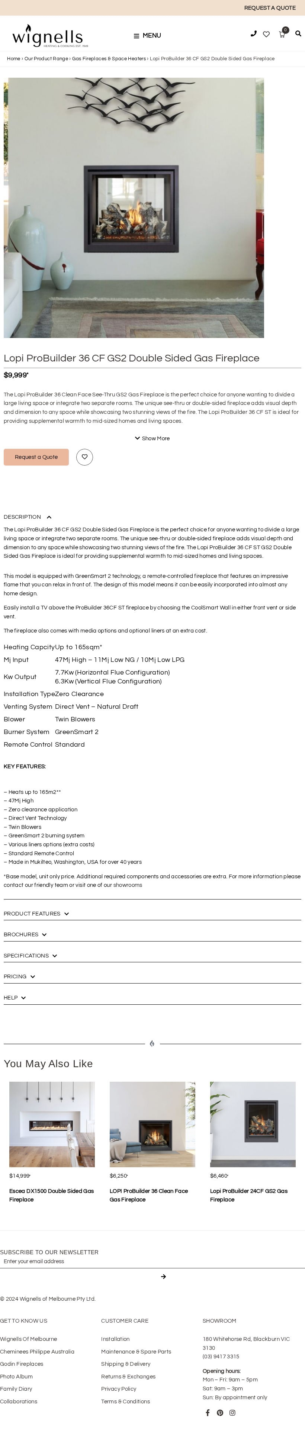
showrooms (127, 885)
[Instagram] (232, 1412)
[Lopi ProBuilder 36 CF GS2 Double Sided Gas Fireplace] (134, 208)
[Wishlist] (266, 34)
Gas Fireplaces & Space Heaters (109, 58)
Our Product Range (46, 58)
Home (13, 58)
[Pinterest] (220, 1412)
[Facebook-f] (208, 1412)
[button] (150, 36)
